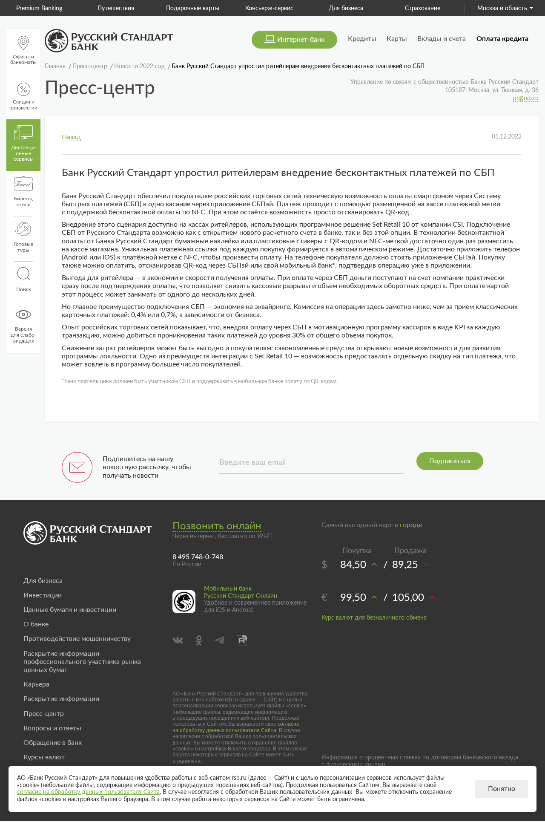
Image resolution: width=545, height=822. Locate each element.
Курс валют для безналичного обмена (374, 618)
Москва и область (502, 9)
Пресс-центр (43, 713)
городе (411, 525)
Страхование (422, 9)
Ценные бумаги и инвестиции (69, 609)
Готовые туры (23, 247)
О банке (36, 624)
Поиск (23, 289)
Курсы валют (44, 757)
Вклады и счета (441, 38)
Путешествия (116, 9)
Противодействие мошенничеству (77, 638)
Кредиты (362, 38)
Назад (71, 137)
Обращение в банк (52, 742)
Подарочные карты (192, 9)
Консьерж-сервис (269, 9)
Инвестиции (42, 595)
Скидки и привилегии (23, 104)
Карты (397, 38)
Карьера (36, 684)
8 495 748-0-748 (197, 557)
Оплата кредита (502, 38)
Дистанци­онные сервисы (23, 153)
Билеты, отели (23, 201)
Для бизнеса (346, 9)
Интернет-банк (300, 39)
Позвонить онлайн (216, 526)
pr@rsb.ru (526, 98)
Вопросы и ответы (52, 728)
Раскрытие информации (61, 698)
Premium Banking (39, 9)
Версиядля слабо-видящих (23, 334)
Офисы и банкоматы (23, 59)
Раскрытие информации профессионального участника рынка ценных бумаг (82, 661)
